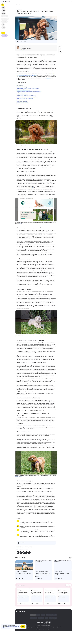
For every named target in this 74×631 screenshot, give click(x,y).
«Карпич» (48, 78)
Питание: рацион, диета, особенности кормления (27, 96)
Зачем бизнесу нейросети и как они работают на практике (36, 592)
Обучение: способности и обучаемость (25, 98)
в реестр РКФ (31, 187)
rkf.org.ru (20, 223)
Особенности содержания (22, 101)
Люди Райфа (4, 35)
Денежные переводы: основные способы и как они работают (62, 574)
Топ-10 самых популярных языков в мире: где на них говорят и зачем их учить (22, 592)
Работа (3, 27)
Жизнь (3, 7)
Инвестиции (4, 21)
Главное (18, 104)
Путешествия (4, 16)
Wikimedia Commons (18, 476)
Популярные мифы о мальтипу (23, 89)
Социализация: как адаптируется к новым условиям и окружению (30, 99)
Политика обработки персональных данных (43, 629)
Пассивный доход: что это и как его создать (23, 574)
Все (70, 557)
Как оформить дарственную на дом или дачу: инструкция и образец (42, 575)
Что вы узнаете (20, 85)
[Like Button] (17, 41)
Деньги (3, 10)
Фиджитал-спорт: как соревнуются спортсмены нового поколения (50, 592)
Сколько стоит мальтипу (22, 87)
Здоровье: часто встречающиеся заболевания (26, 95)
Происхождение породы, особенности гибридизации (28, 88)
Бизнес (3, 13)
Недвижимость (5, 18)
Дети (3, 24)
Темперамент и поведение (22, 94)
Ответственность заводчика (22, 102)
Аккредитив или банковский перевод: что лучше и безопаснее (63, 592)
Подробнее (23, 49)
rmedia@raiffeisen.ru (40, 622)
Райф (3, 32)
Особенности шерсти (21, 92)
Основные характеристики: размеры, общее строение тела (29, 91)
